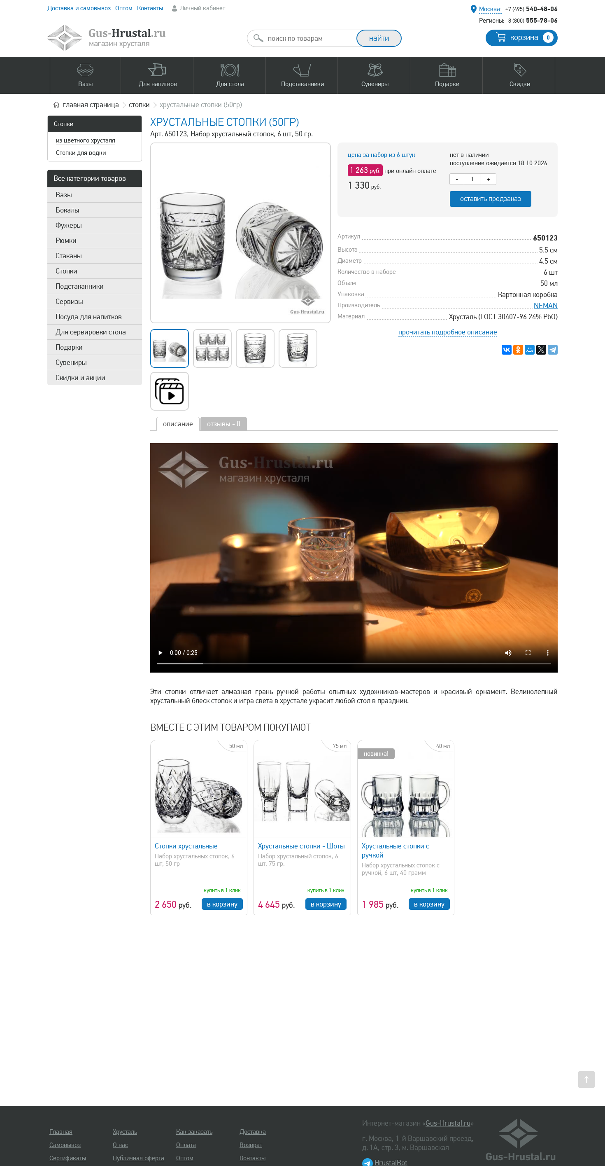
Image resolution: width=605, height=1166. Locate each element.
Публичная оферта (138, 1158)
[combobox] (309, 38)
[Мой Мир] (530, 350)
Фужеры (69, 225)
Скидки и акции (80, 377)
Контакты (150, 8)
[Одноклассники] (518, 350)
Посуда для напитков (89, 316)
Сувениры (71, 362)
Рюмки (66, 240)
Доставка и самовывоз (79, 8)
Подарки (69, 347)
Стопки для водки (81, 153)
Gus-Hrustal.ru (448, 1123)
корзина (530, 37)
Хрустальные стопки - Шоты (301, 846)
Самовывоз (65, 1145)
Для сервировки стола (91, 331)
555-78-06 (533, 20)
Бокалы (67, 210)
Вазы (64, 194)
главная (91, 104)
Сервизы (69, 301)
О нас (120, 1145)
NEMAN (546, 305)
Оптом (124, 8)
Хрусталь (125, 1132)
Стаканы (69, 255)
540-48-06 (531, 9)
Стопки (63, 124)
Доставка (253, 1132)
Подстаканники (80, 286)
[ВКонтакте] (507, 350)
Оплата (186, 1145)
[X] (541, 350)
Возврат (251, 1145)
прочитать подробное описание (447, 331)
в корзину (222, 904)
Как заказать (194, 1132)
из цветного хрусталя (85, 140)
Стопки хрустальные (186, 846)
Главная (60, 1132)
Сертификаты (67, 1158)
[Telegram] (553, 350)
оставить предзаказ (490, 198)
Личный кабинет (202, 8)
